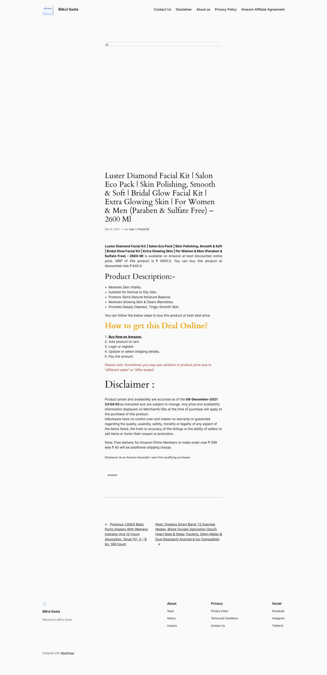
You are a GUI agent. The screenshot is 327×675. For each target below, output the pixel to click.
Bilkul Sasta (68, 9)
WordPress (67, 653)
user (131, 229)
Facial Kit (143, 229)
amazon (112, 474)
